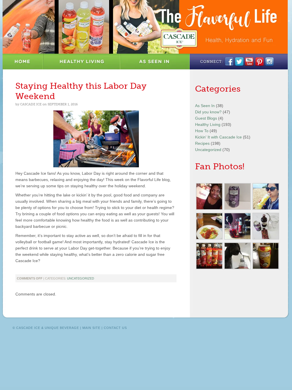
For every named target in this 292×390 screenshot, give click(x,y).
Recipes (202, 143)
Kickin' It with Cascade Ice (218, 137)
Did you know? (208, 112)
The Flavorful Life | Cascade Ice (145, 27)
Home (23, 61)
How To (201, 130)
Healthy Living (82, 61)
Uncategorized (80, 278)
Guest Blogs (206, 118)
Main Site (91, 327)
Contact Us (115, 327)
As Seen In (155, 61)
